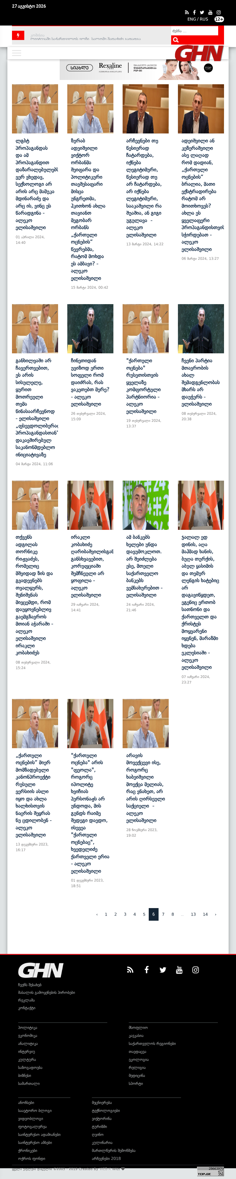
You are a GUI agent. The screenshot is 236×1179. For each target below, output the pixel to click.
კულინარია (102, 1142)
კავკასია (136, 1035)
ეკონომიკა (27, 1035)
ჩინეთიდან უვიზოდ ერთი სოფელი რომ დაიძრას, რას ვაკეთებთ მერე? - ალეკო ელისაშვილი (90, 382)
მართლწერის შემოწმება (114, 1150)
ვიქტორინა (102, 1118)
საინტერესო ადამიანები (39, 1134)
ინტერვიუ (26, 1051)
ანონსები (26, 1102)
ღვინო (98, 1134)
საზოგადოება (30, 1067)
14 (205, 914)
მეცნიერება (102, 1102)
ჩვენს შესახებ (29, 984)
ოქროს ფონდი (31, 1158)
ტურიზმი (99, 1126)
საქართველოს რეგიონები (152, 1043)
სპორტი (136, 1083)
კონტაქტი (26, 1008)
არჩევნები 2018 (106, 1158)
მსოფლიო (138, 1027)
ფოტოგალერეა (32, 1126)
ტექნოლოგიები (106, 1110)
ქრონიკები (27, 1150)
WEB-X (105, 1169)
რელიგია (137, 1067)
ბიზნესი (24, 1075)
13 (193, 914)
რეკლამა (26, 1000)
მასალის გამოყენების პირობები (46, 992)
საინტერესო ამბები (35, 1142)
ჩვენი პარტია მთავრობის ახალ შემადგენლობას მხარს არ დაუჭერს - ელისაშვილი (201, 382)
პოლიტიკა (27, 1027)
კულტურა (27, 1059)
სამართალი (29, 1083)
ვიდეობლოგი (30, 1118)
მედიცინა (137, 1075)
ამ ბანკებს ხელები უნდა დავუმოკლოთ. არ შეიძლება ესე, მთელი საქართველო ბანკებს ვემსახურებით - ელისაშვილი (144, 566)
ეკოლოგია (139, 1059)
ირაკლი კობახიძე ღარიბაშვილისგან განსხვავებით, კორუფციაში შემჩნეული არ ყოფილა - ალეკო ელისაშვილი (92, 566)
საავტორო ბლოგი (35, 1110)
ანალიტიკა (28, 1043)
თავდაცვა (137, 1051)
